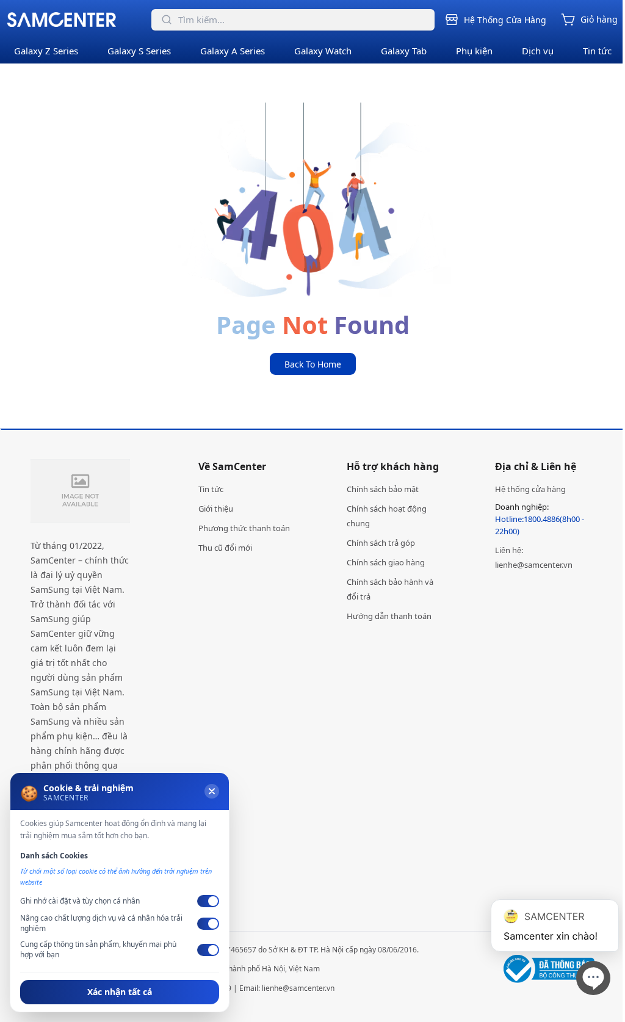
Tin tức (597, 51)
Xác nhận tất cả (119, 992)
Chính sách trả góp (381, 542)
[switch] (208, 901)
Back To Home (312, 364)
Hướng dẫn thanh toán (389, 616)
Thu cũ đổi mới (225, 547)
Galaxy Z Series (46, 51)
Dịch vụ (538, 51)
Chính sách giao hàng (386, 562)
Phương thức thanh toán (244, 528)
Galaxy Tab (404, 51)
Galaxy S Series (139, 51)
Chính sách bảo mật (383, 489)
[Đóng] (211, 791)
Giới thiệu (215, 508)
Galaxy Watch (323, 51)
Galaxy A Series (232, 51)
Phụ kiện (474, 51)
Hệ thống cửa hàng (530, 489)
